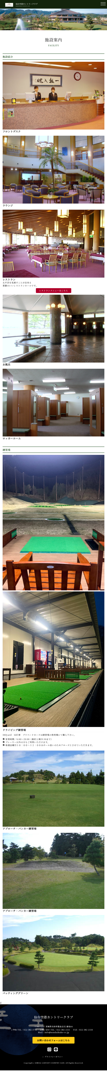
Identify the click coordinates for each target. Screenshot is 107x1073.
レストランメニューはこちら (53, 290)
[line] (56, 1050)
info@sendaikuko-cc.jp (57, 1032)
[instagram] (49, 1050)
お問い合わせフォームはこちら (53, 1040)
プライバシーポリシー (54, 1056)
